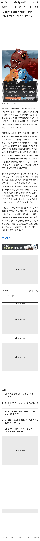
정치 (12, 537)
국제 (20, 537)
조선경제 (36, 537)
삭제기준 (35, 291)
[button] (2, 2)
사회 (28, 537)
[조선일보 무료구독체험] (20, 247)
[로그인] (38, 2)
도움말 (30, 291)
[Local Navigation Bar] (2, 2)
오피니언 (4, 537)
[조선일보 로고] (20, 2)
